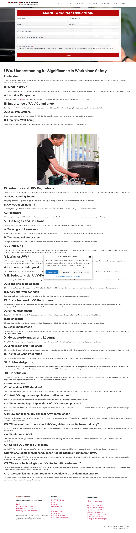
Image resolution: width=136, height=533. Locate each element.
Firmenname (22, 18)
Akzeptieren (52, 272)
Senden (68, 55)
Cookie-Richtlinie (61, 276)
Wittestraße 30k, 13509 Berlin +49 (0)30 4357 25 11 (26, 506)
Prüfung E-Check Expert (95, 516)
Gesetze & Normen (119, 3)
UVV (21, 99)
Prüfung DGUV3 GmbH (95, 512)
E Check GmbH (56, 513)
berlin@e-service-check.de (27, 511)
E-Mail (19, 24)
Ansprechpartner (75, 18)
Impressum (77, 276)
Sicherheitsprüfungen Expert (96, 514)
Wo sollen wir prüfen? (25, 31)
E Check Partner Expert (95, 501)
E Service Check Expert (60, 515)
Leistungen (80, 3)
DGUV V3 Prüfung (57, 500)
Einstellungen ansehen (81, 272)
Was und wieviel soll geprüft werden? (30, 37)
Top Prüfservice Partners (95, 508)
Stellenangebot (56, 507)
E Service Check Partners (60, 518)
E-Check (90, 503)
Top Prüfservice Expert (95, 505)
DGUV (53, 502)
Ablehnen (66, 272)
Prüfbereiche (93, 3)
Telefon (72, 24)
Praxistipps (105, 3)
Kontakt (59, 3)
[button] (89, 257)
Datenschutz (69, 276)
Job (52, 509)
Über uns (69, 3)
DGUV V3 (54, 504)
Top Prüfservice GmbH (94, 510)
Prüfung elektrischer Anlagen (97, 519)
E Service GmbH (57, 511)
